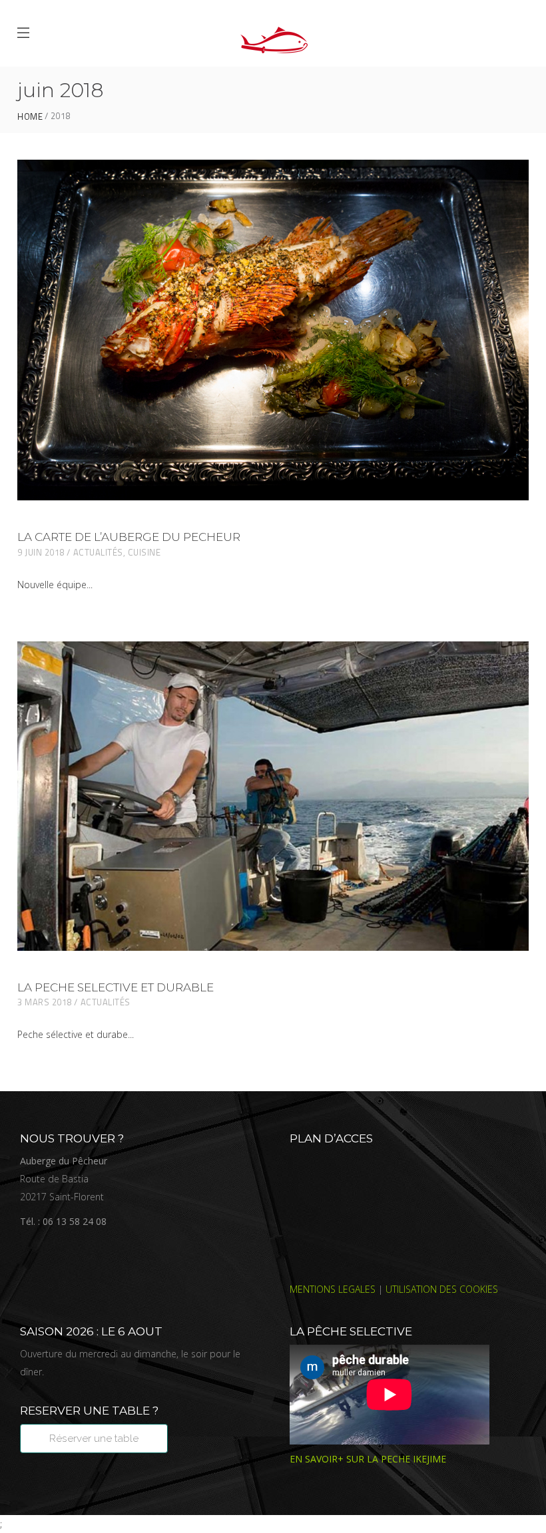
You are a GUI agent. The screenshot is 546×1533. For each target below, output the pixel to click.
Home (30, 116)
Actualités (98, 552)
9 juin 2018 (41, 552)
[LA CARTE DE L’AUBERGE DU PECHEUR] (273, 330)
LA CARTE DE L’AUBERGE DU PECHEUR (128, 537)
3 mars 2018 (44, 1002)
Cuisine (144, 552)
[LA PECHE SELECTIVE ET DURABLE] (273, 796)
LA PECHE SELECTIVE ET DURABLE (115, 987)
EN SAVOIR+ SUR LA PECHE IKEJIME (368, 1458)
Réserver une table (93, 1439)
